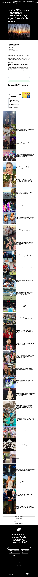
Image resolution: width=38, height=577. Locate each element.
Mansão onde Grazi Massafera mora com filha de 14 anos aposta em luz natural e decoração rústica (25, 457)
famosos (33, 1)
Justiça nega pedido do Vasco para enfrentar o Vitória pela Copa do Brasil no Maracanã (25, 306)
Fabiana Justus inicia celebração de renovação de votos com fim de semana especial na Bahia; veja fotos (25, 394)
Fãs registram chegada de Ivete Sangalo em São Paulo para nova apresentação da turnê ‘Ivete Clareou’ (24, 243)
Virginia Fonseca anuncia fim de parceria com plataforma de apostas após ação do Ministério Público (25, 167)
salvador (20, 1)
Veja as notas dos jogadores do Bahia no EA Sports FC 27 (24, 281)
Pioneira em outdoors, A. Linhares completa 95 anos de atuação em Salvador (25, 130)
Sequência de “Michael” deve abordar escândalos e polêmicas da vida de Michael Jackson (24, 331)
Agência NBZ (27, 574)
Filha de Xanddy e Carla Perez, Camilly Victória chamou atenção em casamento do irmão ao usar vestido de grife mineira (25, 180)
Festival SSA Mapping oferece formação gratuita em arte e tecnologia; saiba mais (24, 444)
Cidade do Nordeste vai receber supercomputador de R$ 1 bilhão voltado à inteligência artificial (24, 255)
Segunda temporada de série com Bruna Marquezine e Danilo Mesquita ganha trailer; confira (25, 507)
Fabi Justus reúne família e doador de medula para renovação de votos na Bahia (25, 117)
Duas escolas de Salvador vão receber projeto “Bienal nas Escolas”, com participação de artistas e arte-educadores (25, 155)
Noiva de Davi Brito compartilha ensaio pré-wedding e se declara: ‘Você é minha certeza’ (25, 218)
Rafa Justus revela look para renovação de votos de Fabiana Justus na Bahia (24, 482)
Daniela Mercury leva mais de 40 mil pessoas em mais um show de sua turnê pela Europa (25, 205)
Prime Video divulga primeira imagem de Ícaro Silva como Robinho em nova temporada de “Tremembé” (24, 293)
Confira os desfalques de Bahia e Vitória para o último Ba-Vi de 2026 (25, 268)
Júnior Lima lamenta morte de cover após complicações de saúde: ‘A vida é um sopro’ (24, 369)
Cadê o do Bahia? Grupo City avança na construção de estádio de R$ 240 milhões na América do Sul (25, 318)
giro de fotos (17, 2)
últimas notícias (14, 2)
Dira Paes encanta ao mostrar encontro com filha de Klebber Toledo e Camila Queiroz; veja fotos (25, 419)
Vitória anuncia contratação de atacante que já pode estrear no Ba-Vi (25, 344)
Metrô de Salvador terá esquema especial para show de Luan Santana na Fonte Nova (25, 470)
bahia (24, 1)
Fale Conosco (19, 565)
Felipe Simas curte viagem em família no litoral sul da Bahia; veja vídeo (24, 193)
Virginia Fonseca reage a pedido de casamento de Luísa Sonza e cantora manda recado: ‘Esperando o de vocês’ (25, 356)
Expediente (19, 562)
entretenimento (28, 1)
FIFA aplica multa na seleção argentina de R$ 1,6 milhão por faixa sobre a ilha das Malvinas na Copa (25, 381)
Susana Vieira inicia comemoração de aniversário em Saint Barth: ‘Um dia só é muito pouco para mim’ (24, 230)
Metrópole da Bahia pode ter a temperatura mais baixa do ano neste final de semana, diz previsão (25, 432)
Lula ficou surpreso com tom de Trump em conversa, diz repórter (24, 495)
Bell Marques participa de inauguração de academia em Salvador (24, 143)
